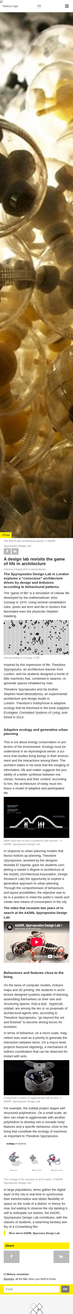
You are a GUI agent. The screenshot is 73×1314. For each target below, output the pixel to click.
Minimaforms (33, 694)
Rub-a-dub (38, 1004)
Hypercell (55, 1004)
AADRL (14, 874)
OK (65, 1289)
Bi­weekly (9, 1278)
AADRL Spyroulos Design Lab (41, 1233)
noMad (8, 1008)
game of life (19, 593)
